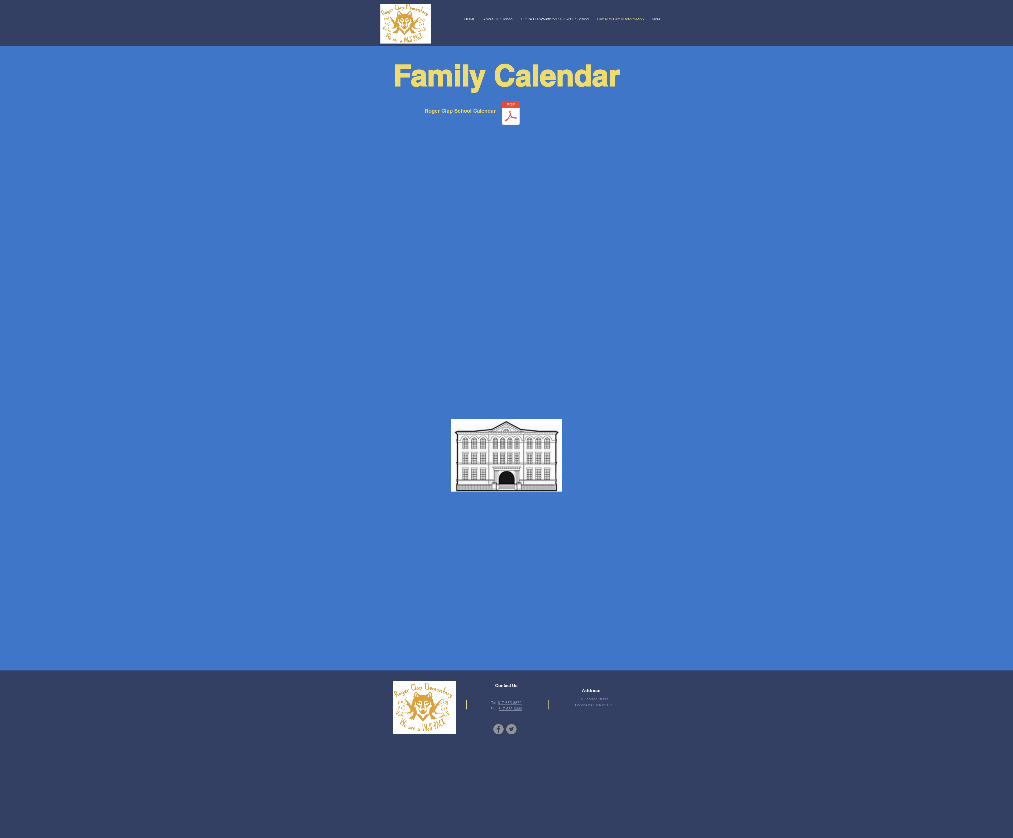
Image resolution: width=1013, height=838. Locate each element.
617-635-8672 (510, 702)
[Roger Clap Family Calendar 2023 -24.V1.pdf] (510, 114)
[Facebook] (498, 729)
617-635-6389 (510, 708)
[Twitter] (511, 729)
